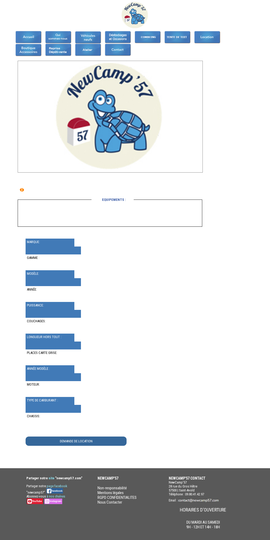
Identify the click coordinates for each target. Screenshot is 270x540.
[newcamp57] (28, 37)
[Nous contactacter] (118, 50)
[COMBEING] (147, 37)
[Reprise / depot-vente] (58, 50)
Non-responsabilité (112, 488)
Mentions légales (111, 492)
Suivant (21, 190)
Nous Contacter (110, 502)
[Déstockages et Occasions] (118, 37)
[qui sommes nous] (58, 37)
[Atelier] (88, 50)
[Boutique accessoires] (28, 50)
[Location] (207, 37)
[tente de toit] (177, 37)
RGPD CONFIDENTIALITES (117, 497)
